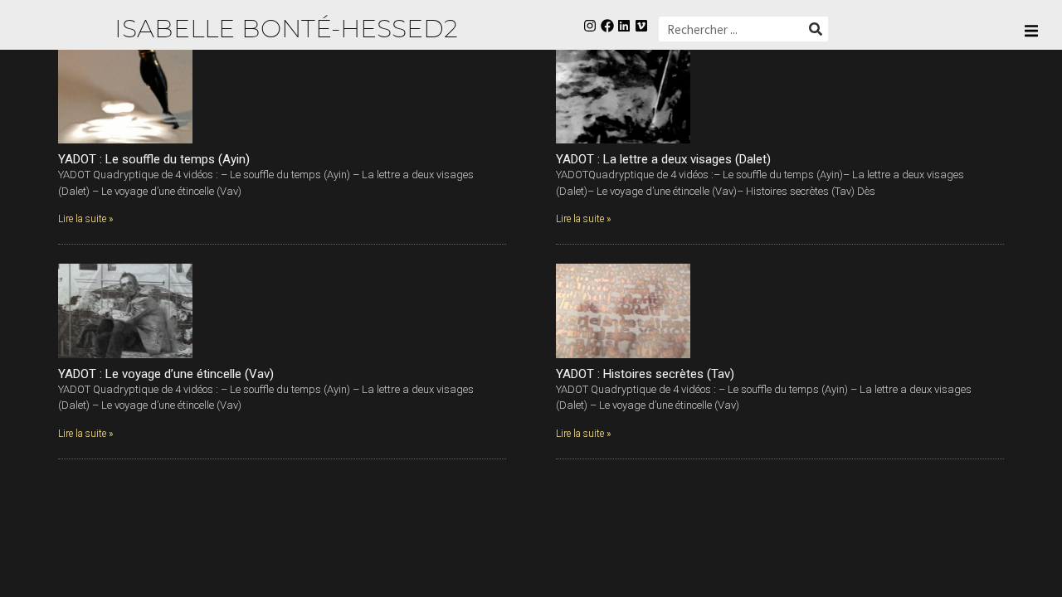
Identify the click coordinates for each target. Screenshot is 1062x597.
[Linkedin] (624, 26)
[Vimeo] (641, 26)
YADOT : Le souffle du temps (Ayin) (154, 159)
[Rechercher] (815, 29)
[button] (1030, 31)
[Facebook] (607, 26)
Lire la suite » (85, 219)
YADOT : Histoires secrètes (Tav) (645, 373)
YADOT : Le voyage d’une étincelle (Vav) (166, 373)
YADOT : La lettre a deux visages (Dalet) (663, 159)
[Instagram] (589, 26)
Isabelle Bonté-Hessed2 (286, 28)
